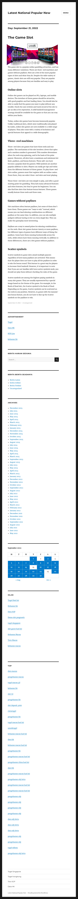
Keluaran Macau (14, 634)
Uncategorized (27, 303)
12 (11, 567)
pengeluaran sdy (14, 796)
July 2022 (13, 493)
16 (41, 567)
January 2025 (15, 428)
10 (48, 563)
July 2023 (13, 465)
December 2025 (16, 408)
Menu (66, 13)
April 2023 (14, 471)
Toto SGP (11, 882)
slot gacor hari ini (15, 629)
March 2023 (14, 474)
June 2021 (14, 530)
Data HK (11, 328)
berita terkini (15, 383)
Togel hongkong (14, 877)
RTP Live (11, 334)
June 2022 (14, 496)
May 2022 (14, 499)
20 (19, 571)
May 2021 (13, 533)
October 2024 (15, 437)
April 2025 (14, 419)
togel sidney (13, 848)
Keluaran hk (13, 606)
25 (55, 571)
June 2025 (14, 414)
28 (26, 576)
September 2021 (16, 522)
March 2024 (15, 456)
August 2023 (15, 462)
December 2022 (16, 479)
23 (41, 571)
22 (33, 571)
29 (33, 576)
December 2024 (16, 431)
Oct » (49, 580)
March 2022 (15, 505)
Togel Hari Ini (13, 600)
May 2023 (14, 468)
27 (19, 576)
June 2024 (14, 448)
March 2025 (15, 422)
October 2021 (15, 519)
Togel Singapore (14, 872)
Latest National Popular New (29, 13)
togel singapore (14, 623)
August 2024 (15, 442)
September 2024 (16, 439)
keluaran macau (14, 646)
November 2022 (16, 482)
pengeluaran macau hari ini (19, 785)
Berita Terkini (15, 386)
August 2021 (15, 525)
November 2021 (16, 516)
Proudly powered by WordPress (38, 893)
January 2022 (15, 511)
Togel (10, 322)
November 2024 (16, 434)
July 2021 (13, 528)
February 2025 (16, 425)
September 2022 (16, 488)
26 (11, 576)
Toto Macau (12, 640)
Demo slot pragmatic (16, 617)
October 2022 (15, 485)
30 (41, 576)
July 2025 (13, 411)
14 (26, 567)
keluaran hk (12, 339)
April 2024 (14, 454)
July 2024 (13, 445)
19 (11, 571)
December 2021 (16, 513)
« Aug (18, 580)
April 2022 (14, 502)
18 (55, 567)
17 (48, 567)
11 (55, 563)
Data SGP (11, 612)
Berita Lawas (15, 380)
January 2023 (15, 476)
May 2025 (14, 417)
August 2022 (15, 491)
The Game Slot (20, 37)
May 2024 (14, 451)
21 (26, 571)
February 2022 (16, 508)
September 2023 (16, 459)
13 (19, 567)
